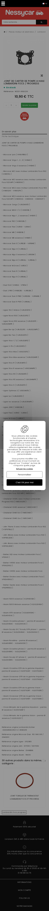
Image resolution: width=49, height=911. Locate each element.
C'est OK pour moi (24, 482)
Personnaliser (24, 474)
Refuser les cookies (24, 469)
